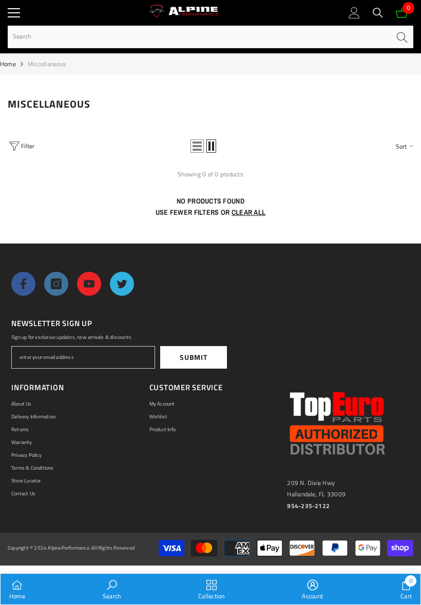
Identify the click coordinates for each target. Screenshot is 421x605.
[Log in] (354, 12)
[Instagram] (56, 284)
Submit (193, 357)
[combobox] (199, 37)
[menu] (14, 13)
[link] (112, 589)
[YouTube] (89, 284)
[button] (197, 146)
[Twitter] (122, 284)
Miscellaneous (47, 64)
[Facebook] (23, 284)
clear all (249, 212)
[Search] (378, 13)
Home (8, 64)
